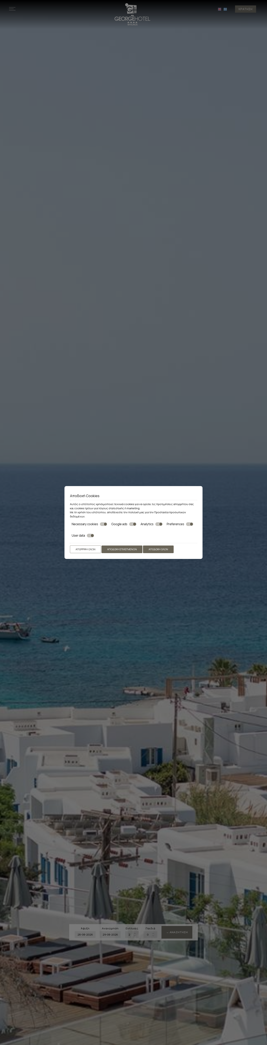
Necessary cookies (85, 524)
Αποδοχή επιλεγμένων (122, 549)
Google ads (119, 524)
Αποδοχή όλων (158, 549)
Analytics (147, 524)
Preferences (175, 524)
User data (78, 536)
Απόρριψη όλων (85, 549)
